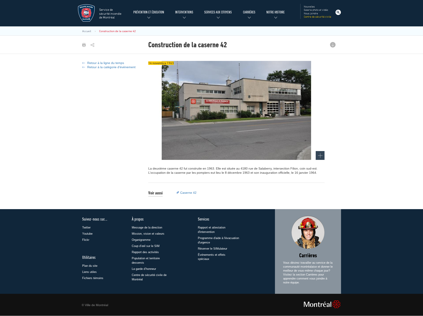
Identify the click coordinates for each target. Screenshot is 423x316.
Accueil (86, 31)
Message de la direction (147, 227)
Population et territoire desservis (146, 260)
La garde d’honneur (144, 268)
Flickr (85, 239)
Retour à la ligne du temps (105, 63)
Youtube (87, 233)
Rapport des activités (145, 252)
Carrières (308, 255)
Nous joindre (311, 13)
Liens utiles (89, 272)
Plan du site (89, 265)
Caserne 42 (188, 192)
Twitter (86, 227)
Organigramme (141, 239)
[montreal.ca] (319, 304)
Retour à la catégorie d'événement (111, 67)
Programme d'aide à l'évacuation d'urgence (218, 240)
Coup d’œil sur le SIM (146, 246)
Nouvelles (309, 6)
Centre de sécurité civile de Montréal (149, 277)
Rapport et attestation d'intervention (211, 230)
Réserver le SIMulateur (212, 248)
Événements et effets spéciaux (211, 257)
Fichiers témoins (92, 278)
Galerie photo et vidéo (316, 10)
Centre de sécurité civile (317, 16)
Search (338, 12)
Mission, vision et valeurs (148, 233)
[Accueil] (86, 13)
